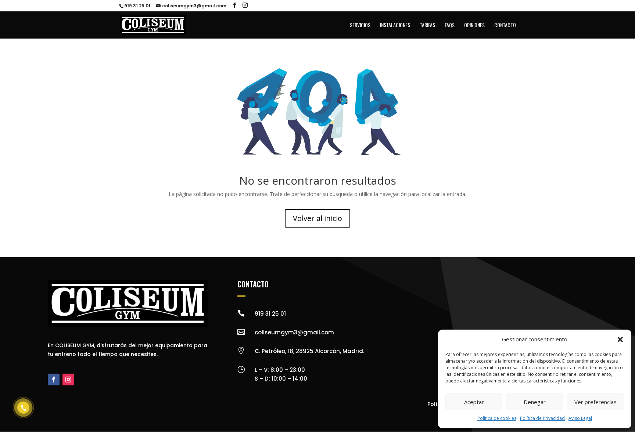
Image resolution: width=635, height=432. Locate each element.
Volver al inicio (317, 218)
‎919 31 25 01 (270, 313)
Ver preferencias (595, 402)
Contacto (505, 25)
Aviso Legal (580, 418)
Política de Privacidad (542, 418)
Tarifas (427, 25)
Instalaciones (395, 25)
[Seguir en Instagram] (68, 379)
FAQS (450, 25)
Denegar (535, 402)
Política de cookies (496, 418)
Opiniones (474, 25)
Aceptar (474, 402)
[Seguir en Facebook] (54, 379)
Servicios (360, 25)
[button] (620, 339)
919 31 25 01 (137, 6)
